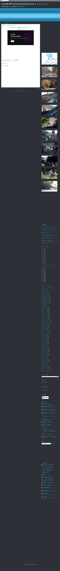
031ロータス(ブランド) (45, 346)
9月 (43, 256)
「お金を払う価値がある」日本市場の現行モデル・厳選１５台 (50, 235)
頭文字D (44, 474)
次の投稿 (3, 88)
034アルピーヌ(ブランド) (45, 350)
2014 (43, 280)
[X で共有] (16, 60)
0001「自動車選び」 (7, 61)
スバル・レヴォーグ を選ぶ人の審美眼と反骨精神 (49, 485)
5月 (43, 261)
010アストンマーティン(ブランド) (46, 322)
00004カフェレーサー (44, 292)
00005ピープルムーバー (45, 293)
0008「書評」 (43, 304)
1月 (43, 269)
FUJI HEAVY (44, 428)
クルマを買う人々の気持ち (46, 484)
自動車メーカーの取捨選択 (45, 234)
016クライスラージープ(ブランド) (46, 329)
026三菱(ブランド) (44, 340)
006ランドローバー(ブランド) (46, 315)
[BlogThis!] (15, 60)
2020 (43, 273)
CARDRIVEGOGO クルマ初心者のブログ (48, 412)
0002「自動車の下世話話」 (45, 296)
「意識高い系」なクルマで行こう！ (47, 482)
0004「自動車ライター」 (45, 299)
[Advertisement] (29, 14)
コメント (44, 398)
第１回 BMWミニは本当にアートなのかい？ (48, 480)
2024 (43, 250)
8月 (43, 257)
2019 (43, 274)
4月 (43, 262)
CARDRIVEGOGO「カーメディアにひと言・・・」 (50, 409)
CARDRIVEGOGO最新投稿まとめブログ (25, 3)
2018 (43, 275)
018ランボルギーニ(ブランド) (46, 332)
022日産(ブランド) (44, 335)
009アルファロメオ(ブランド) (46, 321)
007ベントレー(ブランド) (45, 318)
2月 (43, 268)
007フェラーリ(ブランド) (45, 317)
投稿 (43, 396)
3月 (43, 263)
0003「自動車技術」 (44, 297)
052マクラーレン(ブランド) (45, 365)
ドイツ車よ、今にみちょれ (45, 226)
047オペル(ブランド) (44, 358)
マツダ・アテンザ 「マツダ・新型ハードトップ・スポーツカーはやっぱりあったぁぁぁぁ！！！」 (50, 228)
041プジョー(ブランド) (45, 351)
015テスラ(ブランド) (44, 328)
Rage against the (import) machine (48, 469)
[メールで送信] (14, 60)
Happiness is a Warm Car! (46, 472)
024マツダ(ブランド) (13, 61)
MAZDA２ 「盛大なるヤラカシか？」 (48, 266)
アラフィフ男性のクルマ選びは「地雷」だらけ (48, 404)
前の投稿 (37, 88)
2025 (43, 249)
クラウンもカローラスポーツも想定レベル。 (48, 465)
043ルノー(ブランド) (44, 353)
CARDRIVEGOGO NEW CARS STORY (48, 406)
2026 (43, 248)
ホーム (21, 88)
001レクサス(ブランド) (45, 307)
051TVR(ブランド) (44, 364)
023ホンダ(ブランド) (44, 336)
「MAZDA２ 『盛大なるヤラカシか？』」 (21, 27)
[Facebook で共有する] (17, 60)
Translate (44, 444)
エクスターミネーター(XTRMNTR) (47, 467)
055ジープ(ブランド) (44, 371)
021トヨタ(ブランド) (44, 333)
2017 (43, 276)
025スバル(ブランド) (44, 339)
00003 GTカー (43, 290)
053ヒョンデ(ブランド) (45, 368)
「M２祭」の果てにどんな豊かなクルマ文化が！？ (49, 434)
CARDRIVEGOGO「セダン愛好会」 (47, 477)
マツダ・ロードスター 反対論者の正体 (47, 475)
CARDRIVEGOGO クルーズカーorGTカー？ (49, 436)
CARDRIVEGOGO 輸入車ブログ (47, 421)
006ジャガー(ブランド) (45, 314)
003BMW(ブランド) (44, 310)
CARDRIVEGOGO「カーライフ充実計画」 (48, 430)
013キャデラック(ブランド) (45, 325)
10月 (44, 255)
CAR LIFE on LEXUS (46, 493)
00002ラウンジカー (44, 289)
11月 (44, 254)
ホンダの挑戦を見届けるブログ (47, 487)
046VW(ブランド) (44, 357)
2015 (43, 279)
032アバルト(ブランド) (45, 347)
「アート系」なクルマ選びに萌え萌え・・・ (49, 479)
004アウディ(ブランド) (45, 311)
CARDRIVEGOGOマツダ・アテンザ (44, 382)
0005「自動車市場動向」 (45, 300)
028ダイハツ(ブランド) (45, 343)
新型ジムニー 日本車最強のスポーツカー (48, 470)
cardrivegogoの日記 (45, 419)
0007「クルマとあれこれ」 (45, 303)
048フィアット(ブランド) (45, 360)
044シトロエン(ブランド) (45, 354)
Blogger (35, 564)
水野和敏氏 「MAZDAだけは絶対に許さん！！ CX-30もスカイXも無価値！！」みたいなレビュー (50, 241)
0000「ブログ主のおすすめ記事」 (46, 286)
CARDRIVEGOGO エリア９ (46, 403)
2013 (43, 281)
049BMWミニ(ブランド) (45, 361)
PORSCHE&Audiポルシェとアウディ (48, 490)
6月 (43, 260)
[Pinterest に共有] (18, 60)
